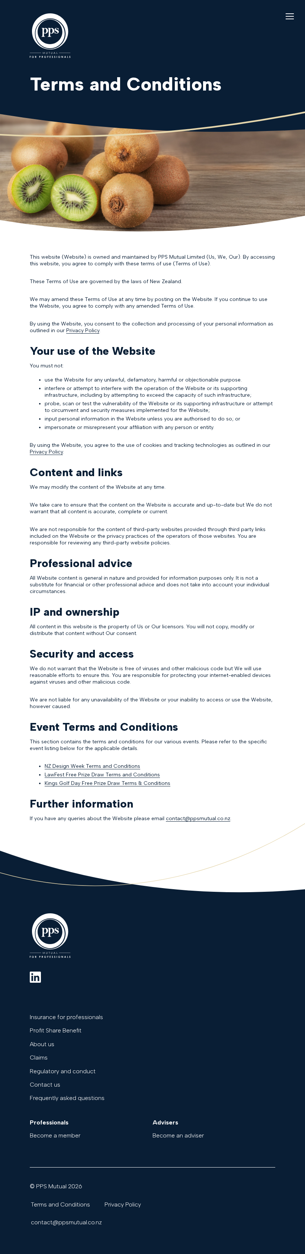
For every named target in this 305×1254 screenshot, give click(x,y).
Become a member (55, 1135)
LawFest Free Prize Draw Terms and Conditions (102, 775)
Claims (39, 1057)
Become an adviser (178, 1135)
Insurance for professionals (66, 1017)
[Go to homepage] (50, 55)
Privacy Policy (82, 330)
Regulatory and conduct (63, 1071)
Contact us (45, 1084)
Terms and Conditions (60, 1204)
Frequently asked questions (67, 1098)
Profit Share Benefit (55, 1030)
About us (42, 1044)
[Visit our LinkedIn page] (35, 978)
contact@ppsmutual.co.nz (198, 818)
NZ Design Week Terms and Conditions (92, 766)
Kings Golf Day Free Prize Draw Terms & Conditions (107, 783)
